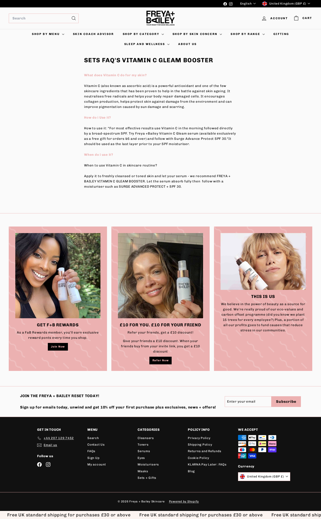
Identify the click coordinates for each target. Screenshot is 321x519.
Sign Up (93, 458)
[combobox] (44, 18)
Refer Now (160, 360)
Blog (191, 471)
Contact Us (96, 444)
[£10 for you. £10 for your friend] (160, 275)
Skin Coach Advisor (93, 34)
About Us (187, 44)
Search (93, 438)
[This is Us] (263, 261)
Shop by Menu (46, 34)
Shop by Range (246, 34)
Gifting (281, 34)
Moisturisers (148, 464)
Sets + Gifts (147, 478)
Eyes (141, 458)
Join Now (58, 346)
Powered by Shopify (184, 501)
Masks (143, 471)
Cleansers (146, 438)
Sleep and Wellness (145, 44)
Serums (144, 451)
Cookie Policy (198, 458)
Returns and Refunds (204, 451)
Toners (143, 444)
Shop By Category (141, 34)
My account (96, 464)
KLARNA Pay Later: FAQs (207, 464)
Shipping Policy (200, 444)
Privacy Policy (199, 438)
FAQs (91, 451)
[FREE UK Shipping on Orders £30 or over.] (114, 3)
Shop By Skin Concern (196, 34)
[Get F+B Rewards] (57, 275)
